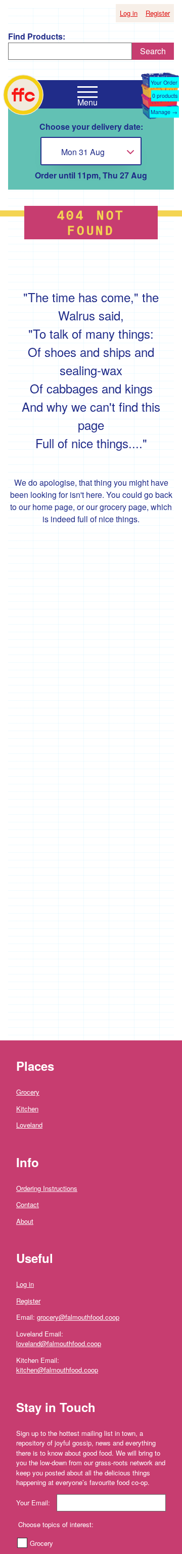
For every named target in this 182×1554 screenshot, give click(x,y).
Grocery (27, 1092)
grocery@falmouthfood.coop (78, 1317)
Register (158, 13)
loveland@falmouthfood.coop (58, 1343)
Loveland (29, 1125)
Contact (27, 1204)
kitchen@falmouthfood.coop (57, 1370)
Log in (129, 13)
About (24, 1221)
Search (153, 51)
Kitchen (27, 1108)
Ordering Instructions (46, 1188)
